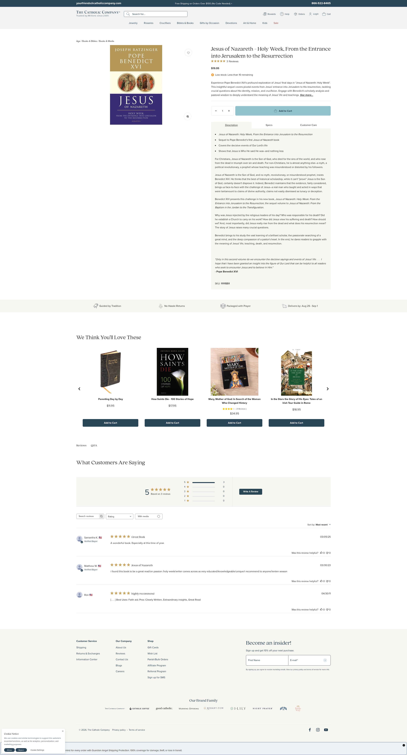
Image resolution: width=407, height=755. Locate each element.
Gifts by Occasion (209, 23)
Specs (269, 125)
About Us (121, 647)
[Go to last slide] (79, 389)
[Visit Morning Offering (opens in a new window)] (188, 708)
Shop (150, 641)
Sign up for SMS (156, 677)
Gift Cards (153, 647)
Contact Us (122, 659)
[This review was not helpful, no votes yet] (327, 553)
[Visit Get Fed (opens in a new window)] (283, 708)
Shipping (81, 647)
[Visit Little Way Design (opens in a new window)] (298, 708)
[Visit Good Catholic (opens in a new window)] (164, 708)
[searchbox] (87, 516)
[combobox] (119, 516)
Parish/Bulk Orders (158, 659)
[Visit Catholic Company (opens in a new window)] (114, 708)
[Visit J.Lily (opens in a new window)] (238, 708)
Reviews (120, 653)
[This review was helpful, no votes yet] (321, 553)
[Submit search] (128, 14)
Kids (264, 23)
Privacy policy (119, 729)
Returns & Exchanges (88, 653)
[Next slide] (327, 389)
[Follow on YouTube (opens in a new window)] (326, 730)
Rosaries (148, 23)
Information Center (86, 659)
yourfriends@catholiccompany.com (98, 3)
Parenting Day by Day (110, 399)
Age (78, 41)
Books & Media (106, 41)
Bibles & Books (185, 23)
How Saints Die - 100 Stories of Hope (172, 399)
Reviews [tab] (81, 445)
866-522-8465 (321, 3)
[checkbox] (188, 52)
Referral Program (157, 671)
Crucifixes (165, 23)
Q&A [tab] (94, 445)
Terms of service (137, 729)
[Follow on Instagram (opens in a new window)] (318, 730)
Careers (120, 671)
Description (231, 125)
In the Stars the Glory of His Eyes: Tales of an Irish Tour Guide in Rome (296, 401)
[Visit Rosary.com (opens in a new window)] (213, 708)
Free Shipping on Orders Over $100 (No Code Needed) (203, 3)
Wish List (152, 653)
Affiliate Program (157, 665)
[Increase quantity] (229, 110)
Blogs (119, 665)
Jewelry (133, 23)
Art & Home (249, 23)
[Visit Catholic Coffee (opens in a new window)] (139, 708)
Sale (276, 23)
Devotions (231, 23)
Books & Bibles (89, 41)
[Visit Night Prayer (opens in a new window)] (262, 708)
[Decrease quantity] (216, 110)
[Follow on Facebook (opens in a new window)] (310, 730)
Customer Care (308, 125)
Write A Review (250, 491)
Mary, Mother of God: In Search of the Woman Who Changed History (234, 401)
